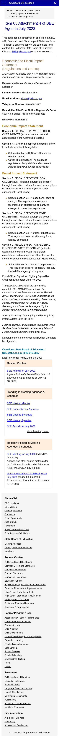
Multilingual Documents (16, 695)
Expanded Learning (14, 640)
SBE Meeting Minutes (18, 403)
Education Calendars (15, 680)
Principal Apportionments (16, 643)
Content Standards (14, 573)
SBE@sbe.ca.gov (21, 51)
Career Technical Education (18, 621)
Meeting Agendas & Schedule (24, 13)
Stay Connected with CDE (17, 529)
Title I (7, 662)
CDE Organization (13, 510)
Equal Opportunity (13, 518)
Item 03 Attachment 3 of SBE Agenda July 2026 (27, 475)
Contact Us (10, 514)
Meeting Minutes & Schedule (18, 547)
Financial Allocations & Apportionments (23, 588)
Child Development (14, 632)
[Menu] (4, 3)
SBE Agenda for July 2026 (21, 426)
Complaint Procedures (15, 569)
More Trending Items (38, 431)
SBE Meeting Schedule (19, 414)
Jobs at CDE (10, 521)
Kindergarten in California (17, 599)
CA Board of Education (21, 3)
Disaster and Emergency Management (23, 636)
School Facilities (12, 651)
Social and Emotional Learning (19, 603)
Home (10, 10)
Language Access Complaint (18, 688)
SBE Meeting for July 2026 (21, 454)
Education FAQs (12, 684)
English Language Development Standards (25, 584)
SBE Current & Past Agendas (23, 409)
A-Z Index (9, 717)
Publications (10, 699)
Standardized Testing (15, 658)
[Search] (55, 3)
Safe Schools (11, 647)
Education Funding (14, 580)
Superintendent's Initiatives (17, 533)
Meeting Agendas (13, 543)
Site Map (20, 717)
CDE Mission (11, 506)
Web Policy (10, 721)
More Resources (16, 706)
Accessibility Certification (16, 725)
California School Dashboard (18, 561)
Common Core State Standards (20, 565)
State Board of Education (28, 10)
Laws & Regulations (14, 692)
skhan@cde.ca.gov (31, 98)
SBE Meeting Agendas (19, 420)
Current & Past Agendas (21, 16)
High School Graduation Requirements (23, 595)
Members (9, 551)
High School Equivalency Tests (19, 591)
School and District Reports (18, 703)
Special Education (13, 655)
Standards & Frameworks (17, 606)
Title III (8, 666)
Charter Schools (12, 625)
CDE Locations (12, 503)
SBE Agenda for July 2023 (21, 370)
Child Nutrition (11, 628)
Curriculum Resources (15, 576)
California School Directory (17, 677)
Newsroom (10, 525)
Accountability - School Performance (22, 617)
